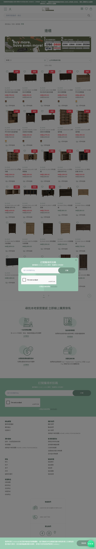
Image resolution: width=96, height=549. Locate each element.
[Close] (76, 260)
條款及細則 (53, 286)
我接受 (83, 543)
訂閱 (66, 270)
